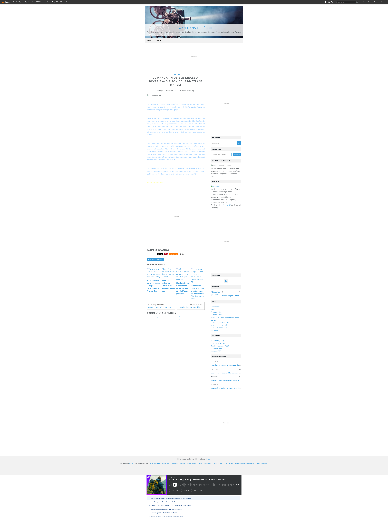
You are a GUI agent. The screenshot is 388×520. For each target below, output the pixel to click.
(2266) (218, 343)
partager (187, 490)
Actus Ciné (176, 74)
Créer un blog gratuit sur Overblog (159, 463)
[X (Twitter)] (329, 2)
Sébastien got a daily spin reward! (235, 295)
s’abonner (176, 490)
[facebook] (325, 2)
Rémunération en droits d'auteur (213, 463)
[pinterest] (332, 2)
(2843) (217, 341)
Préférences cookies (261, 463)
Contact (159, 40)
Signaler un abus (191, 463)
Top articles (175, 463)
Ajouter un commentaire (163, 318)
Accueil (149, 40)
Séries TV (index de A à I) (220, 322)
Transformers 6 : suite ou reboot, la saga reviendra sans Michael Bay (238, 365)
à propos (199, 490)
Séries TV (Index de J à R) (220, 325)
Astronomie (215, 307)
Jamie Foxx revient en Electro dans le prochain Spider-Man (234, 373)
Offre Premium (229, 463)
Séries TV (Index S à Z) (219, 328)
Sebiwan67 (227, 205)
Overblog (208, 459)
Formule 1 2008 (216, 312)
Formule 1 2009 (216, 315)
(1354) (220, 346)
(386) (216, 348)
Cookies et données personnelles (244, 463)
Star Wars (214, 330)
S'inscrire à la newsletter (155, 259)
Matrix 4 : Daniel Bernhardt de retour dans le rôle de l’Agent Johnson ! (238, 380)
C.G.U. (200, 463)
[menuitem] (149, 40)
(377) (216, 351)
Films (213, 309)
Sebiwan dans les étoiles (194, 28)
